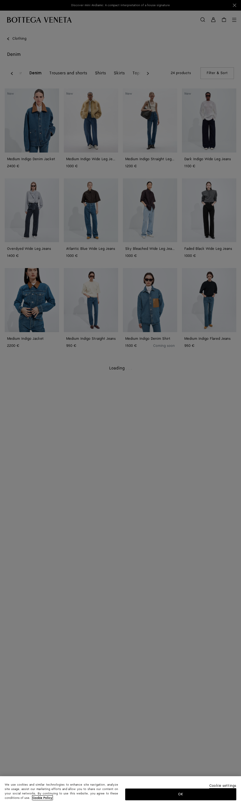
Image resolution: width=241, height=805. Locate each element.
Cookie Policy (42, 798)
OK (180, 794)
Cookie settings (222, 786)
